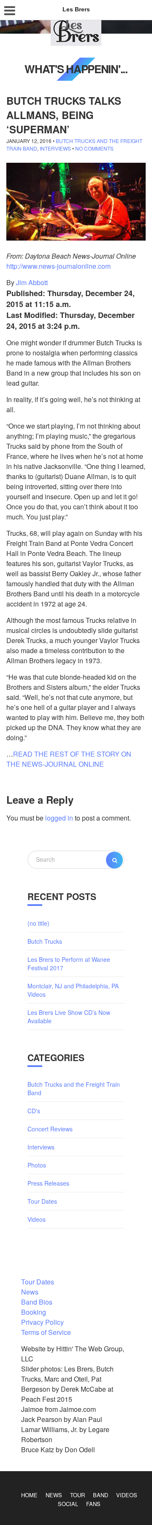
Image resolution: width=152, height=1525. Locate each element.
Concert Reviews (50, 1129)
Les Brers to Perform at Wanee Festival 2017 (68, 963)
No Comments (94, 148)
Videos (36, 1219)
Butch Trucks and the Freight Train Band (73, 1088)
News (29, 1292)
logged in (59, 818)
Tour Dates (42, 1201)
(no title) (38, 923)
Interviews (55, 148)
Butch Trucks (44, 941)
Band (100, 1495)
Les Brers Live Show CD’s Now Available (68, 1016)
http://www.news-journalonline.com (58, 266)
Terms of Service (46, 1332)
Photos (36, 1165)
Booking (33, 1312)
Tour (77, 1495)
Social (68, 1504)
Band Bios (36, 1302)
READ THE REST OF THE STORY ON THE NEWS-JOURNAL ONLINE (68, 759)
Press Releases (48, 1183)
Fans (93, 1504)
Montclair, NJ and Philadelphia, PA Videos (73, 990)
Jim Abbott (32, 282)
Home (29, 1495)
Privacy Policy (42, 1322)
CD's (33, 1111)
